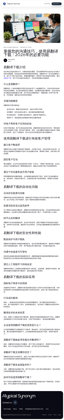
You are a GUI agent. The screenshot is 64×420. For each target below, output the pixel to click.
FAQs (21, 409)
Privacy (50, 414)
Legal (59, 414)
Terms (55, 414)
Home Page (7, 409)
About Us (44, 414)
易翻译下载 (7, 78)
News (15, 409)
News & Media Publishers (11, 47)
